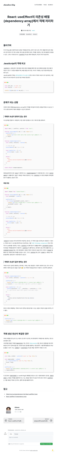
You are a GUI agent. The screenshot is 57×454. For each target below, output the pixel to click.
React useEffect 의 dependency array (16, 396)
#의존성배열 (22, 34)
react (33, 30)
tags (45, 5)
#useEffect (28, 34)
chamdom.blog (9, 4)
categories (38, 5)
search (50, 5)
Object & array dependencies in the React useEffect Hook (21, 394)
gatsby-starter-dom (34, 450)
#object (35, 34)
